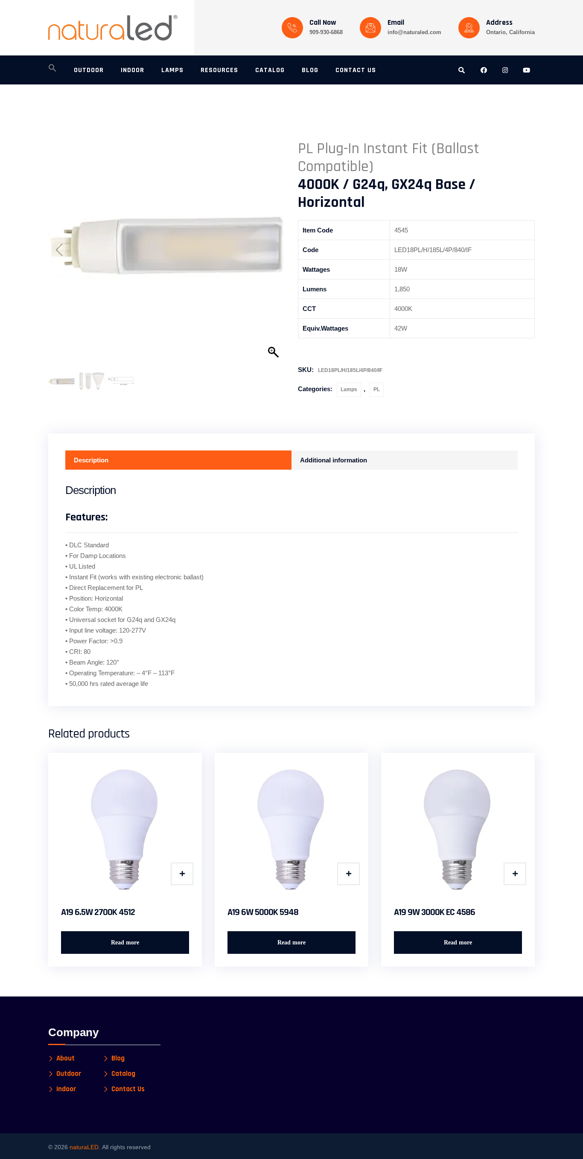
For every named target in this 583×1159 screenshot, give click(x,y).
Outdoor (69, 1073)
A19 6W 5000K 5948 (262, 912)
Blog (118, 1058)
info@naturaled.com (414, 32)
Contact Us (128, 1089)
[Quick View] (182, 874)
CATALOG (270, 70)
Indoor (66, 1089)
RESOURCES (219, 70)
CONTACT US (355, 70)
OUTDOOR (89, 70)
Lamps (349, 389)
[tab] (178, 460)
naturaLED (84, 1147)
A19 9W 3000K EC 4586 (434, 912)
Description (91, 460)
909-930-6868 (326, 32)
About (65, 1058)
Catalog (123, 1073)
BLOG (310, 70)
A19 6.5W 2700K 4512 (98, 912)
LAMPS (172, 70)
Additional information (333, 460)
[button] (52, 70)
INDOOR (132, 70)
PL (376, 389)
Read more (125, 942)
